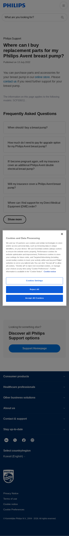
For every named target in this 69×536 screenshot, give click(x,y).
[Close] (62, 234)
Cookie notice (50, 272)
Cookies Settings (34, 281)
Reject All (34, 289)
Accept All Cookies (34, 298)
